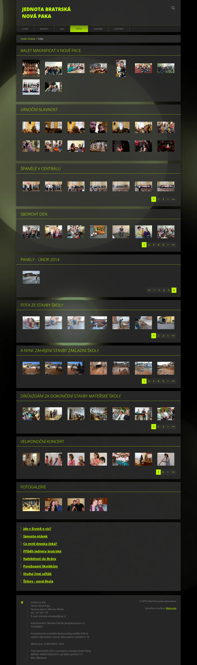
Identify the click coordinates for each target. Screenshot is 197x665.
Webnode (171, 608)
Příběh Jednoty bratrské (42, 551)
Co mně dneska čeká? (40, 543)
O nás (25, 28)
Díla (62, 28)
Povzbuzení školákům (40, 566)
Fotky (79, 28)
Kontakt (119, 28)
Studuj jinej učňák (37, 573)
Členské (98, 28)
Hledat (173, 8)
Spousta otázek (35, 536)
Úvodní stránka (28, 38)
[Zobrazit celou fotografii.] (31, 68)
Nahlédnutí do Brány (39, 558)
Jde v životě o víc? (37, 528)
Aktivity (44, 28)
